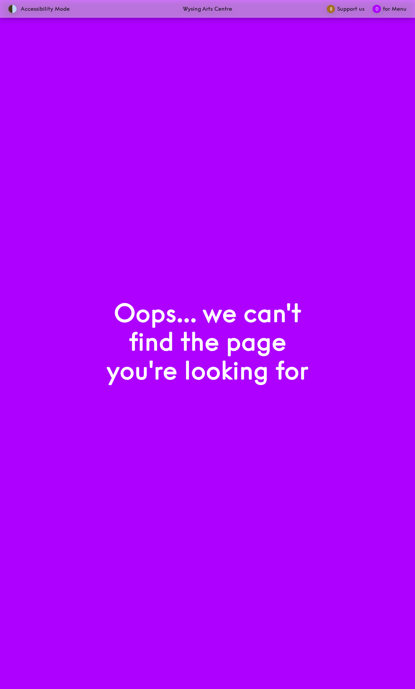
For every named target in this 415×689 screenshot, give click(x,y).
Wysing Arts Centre (207, 9)
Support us (347, 9)
